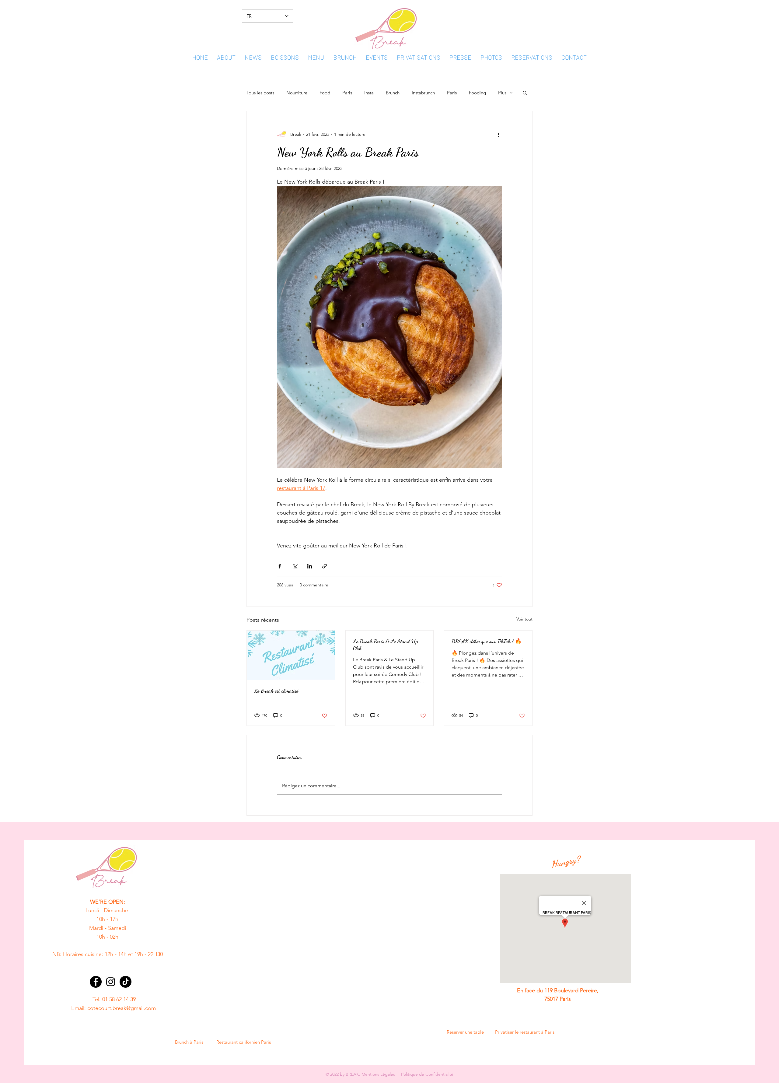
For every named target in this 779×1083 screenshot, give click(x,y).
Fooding (477, 93)
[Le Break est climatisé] (291, 655)
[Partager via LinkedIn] (310, 566)
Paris (347, 93)
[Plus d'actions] (498, 134)
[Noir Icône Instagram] (111, 982)
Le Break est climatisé (276, 690)
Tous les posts (260, 93)
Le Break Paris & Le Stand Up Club (385, 644)
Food (325, 93)
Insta (369, 93)
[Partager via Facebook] (280, 566)
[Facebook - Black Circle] (96, 982)
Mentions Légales (378, 1074)
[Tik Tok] (125, 982)
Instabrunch (423, 93)
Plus (502, 93)
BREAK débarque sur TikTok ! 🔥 (487, 641)
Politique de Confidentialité (427, 1074)
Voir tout (524, 619)
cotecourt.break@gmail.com (121, 1008)
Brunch (393, 93)
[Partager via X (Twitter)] (295, 566)
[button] (525, 92)
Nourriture (296, 93)
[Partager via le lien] (324, 566)
